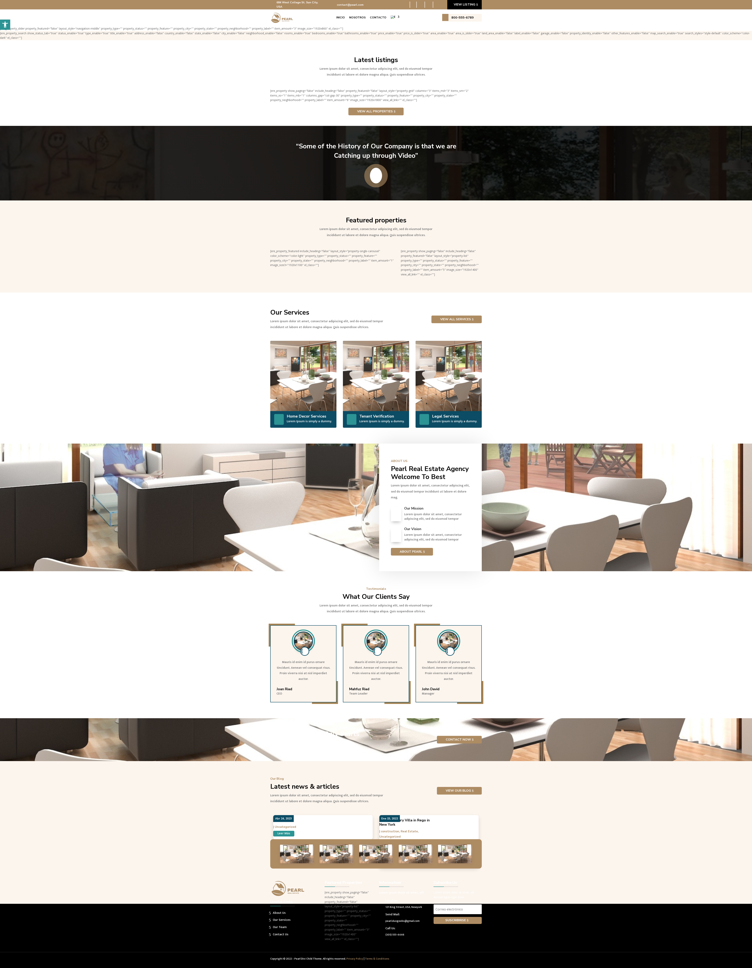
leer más (283, 833)
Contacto (378, 17)
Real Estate (409, 831)
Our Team (280, 927)
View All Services (455, 319)
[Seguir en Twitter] (421, 5)
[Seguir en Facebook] (413, 5)
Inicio (340, 17)
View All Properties (375, 111)
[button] (5, 25)
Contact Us (280, 934)
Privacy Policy (354, 958)
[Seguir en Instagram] (438, 5)
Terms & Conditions (377, 958)
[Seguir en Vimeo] (471, 959)
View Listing (464, 4)
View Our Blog (458, 790)
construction (390, 831)
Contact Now (458, 739)
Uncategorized (285, 827)
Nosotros (357, 17)
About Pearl (411, 551)
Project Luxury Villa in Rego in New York (404, 822)
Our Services (281, 920)
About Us (279, 913)
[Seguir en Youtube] (430, 5)
